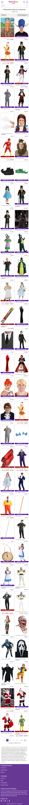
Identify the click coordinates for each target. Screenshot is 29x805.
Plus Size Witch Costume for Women (21, 230)
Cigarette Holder (4, 325)
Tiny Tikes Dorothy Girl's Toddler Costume (6, 205)
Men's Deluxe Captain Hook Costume (21, 108)
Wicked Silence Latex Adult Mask (21, 635)
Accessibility (4, 782)
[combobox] (13, 6)
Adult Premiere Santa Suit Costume (20, 708)
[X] (7, 801)
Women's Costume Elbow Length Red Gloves (6, 374)
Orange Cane (18, 516)
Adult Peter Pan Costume (20, 539)
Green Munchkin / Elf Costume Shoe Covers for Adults (21, 181)
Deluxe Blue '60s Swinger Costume (20, 492)
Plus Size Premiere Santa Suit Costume (6, 733)
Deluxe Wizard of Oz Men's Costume (6, 230)
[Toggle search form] (24, 2)
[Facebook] (1, 801)
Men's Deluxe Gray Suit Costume (5, 108)
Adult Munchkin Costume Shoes (7, 181)
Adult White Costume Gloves (6, 133)
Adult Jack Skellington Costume (5, 611)
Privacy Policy (4, 785)
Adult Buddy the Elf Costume (21, 733)
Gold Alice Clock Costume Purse (6, 563)
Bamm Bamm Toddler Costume (7, 61)
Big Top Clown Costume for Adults (21, 683)
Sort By (22, 15)
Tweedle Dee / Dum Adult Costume (6, 516)
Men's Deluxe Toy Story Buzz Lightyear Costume (21, 611)
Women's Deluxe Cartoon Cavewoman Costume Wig (6, 397)
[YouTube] (5, 801)
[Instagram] (3, 801)
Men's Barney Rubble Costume (7, 37)
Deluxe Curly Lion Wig (20, 158)
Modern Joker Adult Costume (21, 468)
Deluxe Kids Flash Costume (6, 158)
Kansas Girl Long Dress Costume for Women (20, 302)
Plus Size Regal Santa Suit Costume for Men (6, 708)
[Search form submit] (27, 6)
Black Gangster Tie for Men (6, 350)
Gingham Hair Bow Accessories (21, 445)
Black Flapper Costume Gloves (21, 325)
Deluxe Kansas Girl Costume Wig (21, 133)
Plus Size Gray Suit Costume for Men (7, 445)
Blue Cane (3, 539)
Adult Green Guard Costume (21, 277)
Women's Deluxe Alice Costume (20, 563)
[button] (27, 2)
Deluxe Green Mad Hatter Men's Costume (7, 85)
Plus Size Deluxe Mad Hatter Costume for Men (21, 61)
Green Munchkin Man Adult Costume (6, 277)
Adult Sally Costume (5, 635)
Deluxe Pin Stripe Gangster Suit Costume (21, 350)
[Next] (25, 740)
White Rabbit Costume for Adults (20, 85)
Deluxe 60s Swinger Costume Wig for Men (7, 421)
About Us (3, 778)
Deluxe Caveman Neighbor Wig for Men (22, 397)
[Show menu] (2, 2)
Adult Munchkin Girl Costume (6, 253)
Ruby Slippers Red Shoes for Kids (6, 468)
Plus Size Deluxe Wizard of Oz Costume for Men (21, 205)
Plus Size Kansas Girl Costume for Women (7, 492)
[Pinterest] (9, 801)
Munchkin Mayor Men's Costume (20, 253)
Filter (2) (4, 15)
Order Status (4, 770)
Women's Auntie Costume (6, 302)
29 (21, 740)
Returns (3, 772)
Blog (2, 780)
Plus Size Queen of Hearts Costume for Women (20, 374)
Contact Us (3, 767)
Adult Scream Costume (5, 683)
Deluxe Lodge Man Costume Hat (21, 37)
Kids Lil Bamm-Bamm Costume (22, 421)
